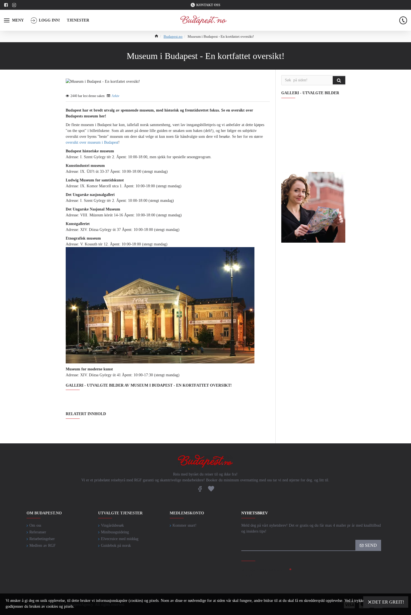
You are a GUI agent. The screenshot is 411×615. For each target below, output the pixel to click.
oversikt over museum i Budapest (92, 142)
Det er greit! (388, 602)
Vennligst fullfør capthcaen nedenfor (261, 573)
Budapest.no (173, 36)
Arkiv (115, 96)
